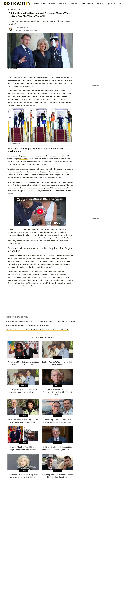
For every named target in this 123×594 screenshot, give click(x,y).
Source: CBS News (13, 143)
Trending (62, 4)
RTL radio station (28, 182)
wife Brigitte (12, 80)
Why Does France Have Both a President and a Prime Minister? (27, 325)
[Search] (109, 3)
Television (52, 4)
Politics (19, 9)
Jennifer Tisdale (22, 28)
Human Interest (87, 4)
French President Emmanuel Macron (52, 77)
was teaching (24, 159)
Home (9, 9)
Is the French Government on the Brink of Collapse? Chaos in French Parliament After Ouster (37, 330)
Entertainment (39, 4)
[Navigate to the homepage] (17, 3)
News (13, 9)
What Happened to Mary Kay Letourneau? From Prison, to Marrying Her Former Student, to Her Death (40, 321)
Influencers (74, 4)
